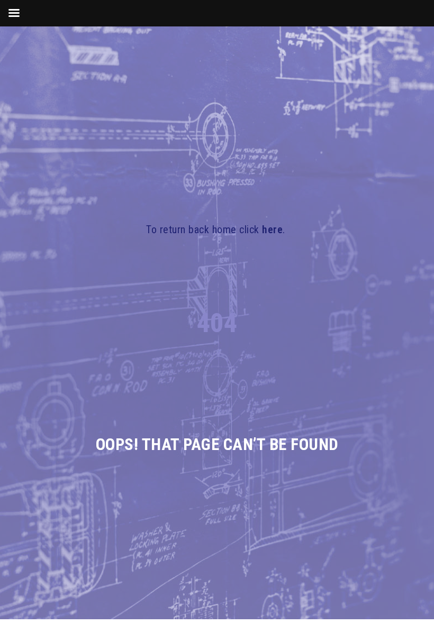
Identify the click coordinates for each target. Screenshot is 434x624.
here (272, 229)
